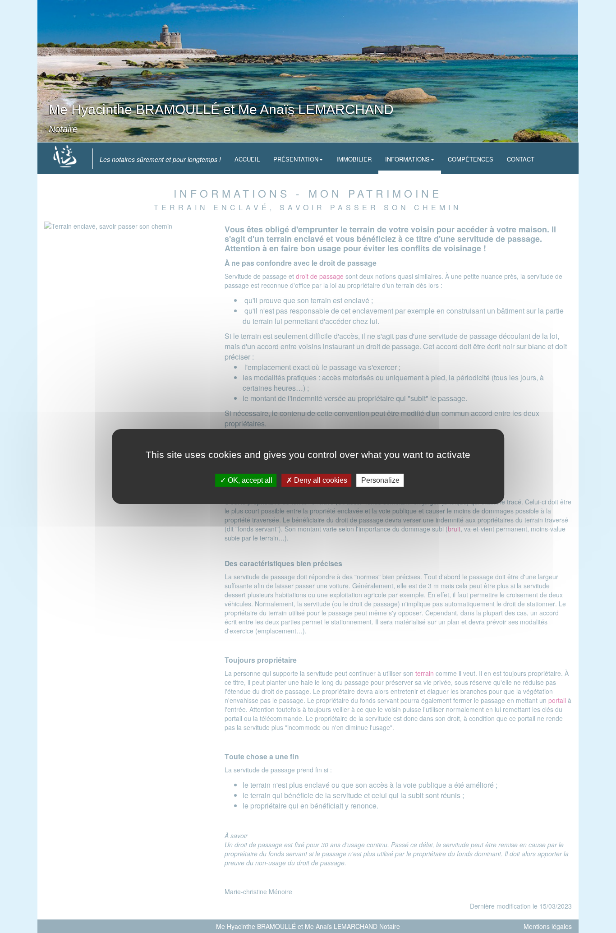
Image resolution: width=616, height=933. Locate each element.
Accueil (247, 159)
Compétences (470, 159)
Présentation (295, 159)
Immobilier (354, 159)
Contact (520, 159)
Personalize (380, 480)
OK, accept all (249, 480)
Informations (407, 159)
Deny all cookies (319, 480)
